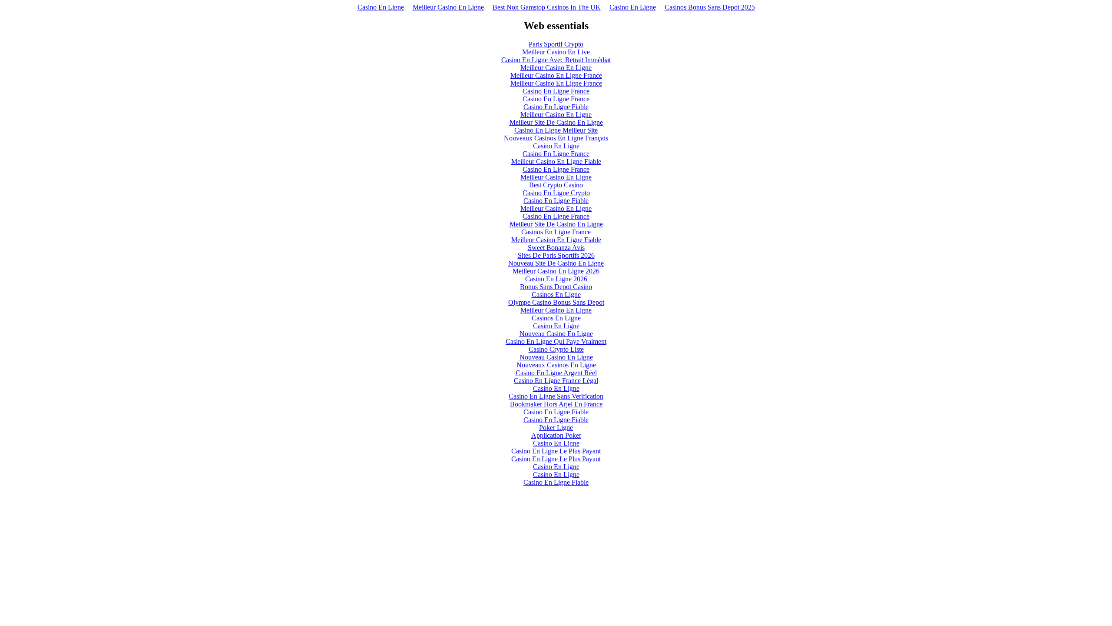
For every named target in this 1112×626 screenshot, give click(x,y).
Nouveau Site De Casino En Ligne (556, 263)
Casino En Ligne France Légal (556, 380)
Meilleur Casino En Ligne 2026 (556, 271)
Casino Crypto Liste (556, 349)
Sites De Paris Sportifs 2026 (556, 255)
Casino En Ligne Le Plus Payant (556, 451)
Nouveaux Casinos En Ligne (556, 365)
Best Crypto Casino (556, 185)
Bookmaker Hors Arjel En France (556, 404)
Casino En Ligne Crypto (556, 192)
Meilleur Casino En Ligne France (556, 75)
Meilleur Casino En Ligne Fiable (556, 161)
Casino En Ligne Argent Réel (556, 372)
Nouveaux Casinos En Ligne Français (556, 138)
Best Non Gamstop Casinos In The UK (547, 7)
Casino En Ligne (380, 7)
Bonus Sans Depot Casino (556, 286)
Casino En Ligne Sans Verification (556, 396)
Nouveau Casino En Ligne (556, 333)
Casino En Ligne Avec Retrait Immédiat (556, 59)
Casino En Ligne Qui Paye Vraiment (556, 341)
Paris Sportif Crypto (556, 44)
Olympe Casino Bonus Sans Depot (556, 302)
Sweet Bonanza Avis (556, 247)
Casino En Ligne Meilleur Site (556, 130)
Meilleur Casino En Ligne (448, 7)
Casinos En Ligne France (556, 232)
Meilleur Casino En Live (556, 52)
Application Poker (556, 435)
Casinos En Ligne (556, 294)
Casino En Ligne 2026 (556, 279)
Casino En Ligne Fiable (556, 106)
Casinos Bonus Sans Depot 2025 (710, 7)
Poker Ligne (556, 427)
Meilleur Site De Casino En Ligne (556, 122)
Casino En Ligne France (556, 91)
